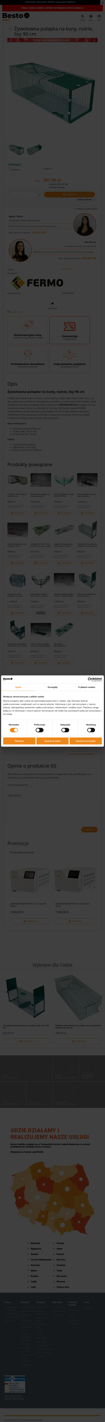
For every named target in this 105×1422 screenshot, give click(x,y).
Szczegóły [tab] (53, 687)
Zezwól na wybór (52, 741)
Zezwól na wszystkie (86, 741)
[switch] (39, 730)
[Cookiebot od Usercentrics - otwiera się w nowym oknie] (90, 679)
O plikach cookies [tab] (86, 687)
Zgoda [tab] (18, 687)
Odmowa (19, 741)
